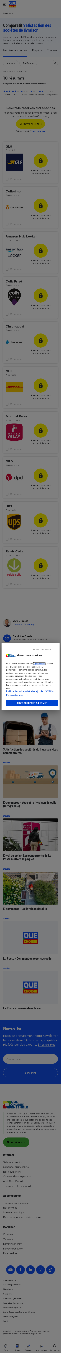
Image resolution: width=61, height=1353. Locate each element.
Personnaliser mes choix (17, 695)
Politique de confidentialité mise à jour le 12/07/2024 (29, 691)
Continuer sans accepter (42, 649)
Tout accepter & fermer (32, 703)
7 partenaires (39, 664)
